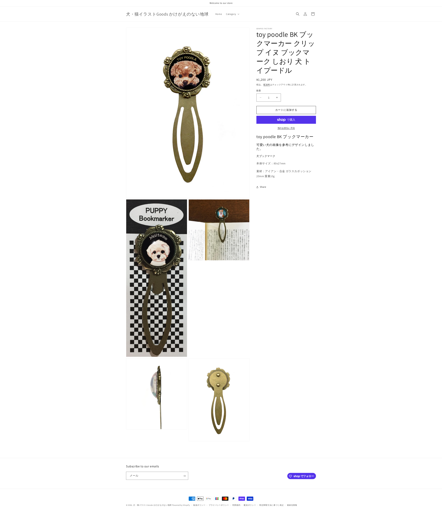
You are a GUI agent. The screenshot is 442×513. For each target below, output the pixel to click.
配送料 (266, 84)
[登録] (184, 476)
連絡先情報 (292, 505)
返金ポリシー (199, 505)
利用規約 (236, 505)
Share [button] (263, 186)
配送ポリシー (250, 505)
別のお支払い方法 (286, 128)
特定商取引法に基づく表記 (271, 505)
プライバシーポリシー (219, 505)
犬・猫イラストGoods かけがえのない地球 (152, 505)
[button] (232, 14)
